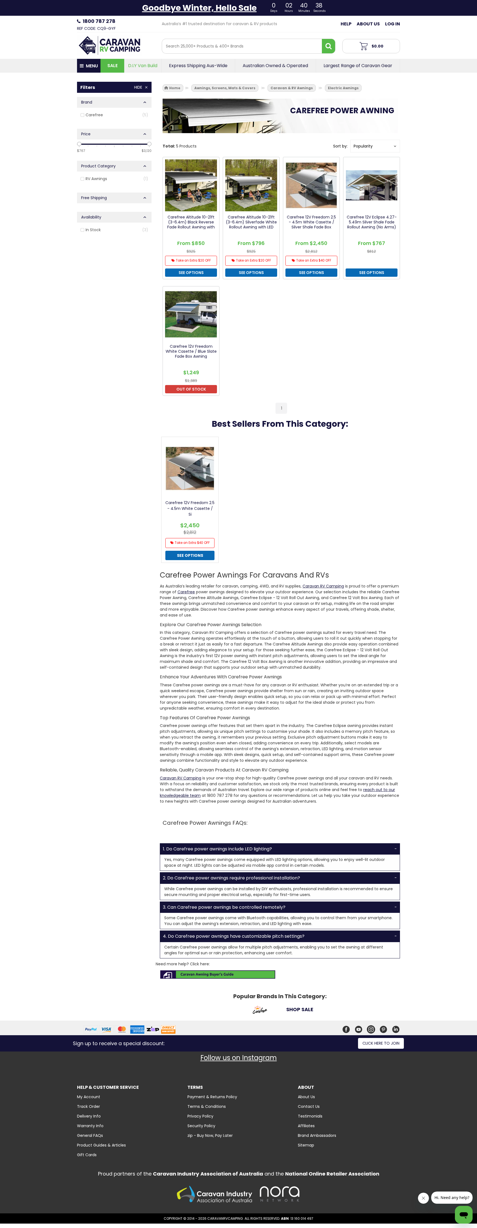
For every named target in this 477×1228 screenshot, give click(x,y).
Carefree (186, 592)
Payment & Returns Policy (212, 1097)
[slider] (79, 144)
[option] (190, 501)
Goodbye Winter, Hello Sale (199, 8)
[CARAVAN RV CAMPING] (109, 45)
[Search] (328, 46)
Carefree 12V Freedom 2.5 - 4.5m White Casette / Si (189, 508)
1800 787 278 (99, 21)
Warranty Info (90, 1126)
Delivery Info (89, 1116)
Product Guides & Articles (101, 1145)
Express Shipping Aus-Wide (198, 66)
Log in (392, 24)
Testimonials (310, 1116)
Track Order (88, 1106)
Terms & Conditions (206, 1106)
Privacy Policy (200, 1116)
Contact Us (309, 1106)
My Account (88, 1097)
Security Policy (201, 1126)
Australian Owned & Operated (275, 66)
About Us (368, 24)
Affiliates (306, 1126)
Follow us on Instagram (238, 1057)
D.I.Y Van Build (142, 66)
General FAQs (90, 1135)
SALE (112, 65)
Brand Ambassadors (317, 1135)
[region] (114, 249)
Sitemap (306, 1145)
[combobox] (242, 46)
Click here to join (380, 1043)
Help (346, 24)
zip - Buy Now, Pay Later (210, 1135)
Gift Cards (87, 1155)
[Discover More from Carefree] (260, 1011)
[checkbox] (114, 115)
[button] (375, 146)
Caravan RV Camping (323, 586)
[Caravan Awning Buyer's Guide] (218, 974)
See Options (190, 555)
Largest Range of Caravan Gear (358, 66)
